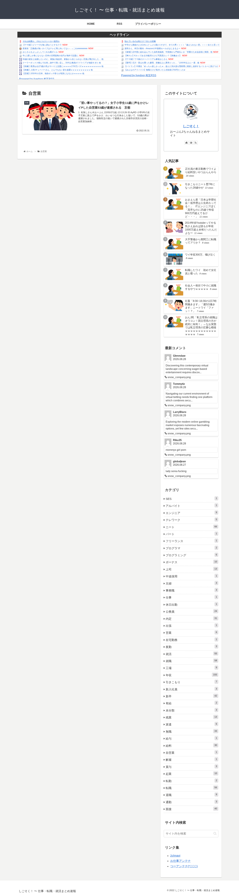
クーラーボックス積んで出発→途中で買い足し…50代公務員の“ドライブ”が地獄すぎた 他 (62, 63)
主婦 (191, 583)
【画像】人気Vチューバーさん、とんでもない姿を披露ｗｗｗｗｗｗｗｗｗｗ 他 (58, 70)
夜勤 (191, 647)
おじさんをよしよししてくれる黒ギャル (40, 52)
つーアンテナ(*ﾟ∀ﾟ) (184, 866)
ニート (191, 527)
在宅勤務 (191, 640)
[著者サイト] (186, 143)
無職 (191, 731)
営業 (191, 632)
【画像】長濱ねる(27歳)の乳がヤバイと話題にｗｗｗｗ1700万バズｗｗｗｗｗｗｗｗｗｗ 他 (63, 66)
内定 (191, 618)
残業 (191, 717)
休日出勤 (191, 604)
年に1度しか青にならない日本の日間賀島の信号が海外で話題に (50, 55)
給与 (191, 738)
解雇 (191, 759)
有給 (191, 703)
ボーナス (191, 562)
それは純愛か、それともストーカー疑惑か (41, 41)
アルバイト (191, 505)
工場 (191, 668)
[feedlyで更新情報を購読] (191, 143)
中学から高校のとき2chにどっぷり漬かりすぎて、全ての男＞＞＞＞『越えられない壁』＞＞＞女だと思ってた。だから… (178, 45)
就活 (191, 654)
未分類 (191, 710)
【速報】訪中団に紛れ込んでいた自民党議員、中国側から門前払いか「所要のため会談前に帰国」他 (168, 52)
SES (191, 498)
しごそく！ (191, 126)
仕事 (191, 597)
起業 (191, 774)
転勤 (191, 781)
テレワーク (191, 520)
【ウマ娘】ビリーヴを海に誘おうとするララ (42, 45)
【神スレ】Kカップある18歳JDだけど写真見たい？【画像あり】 (153, 55)
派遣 (191, 724)
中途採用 (191, 576)
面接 (191, 809)
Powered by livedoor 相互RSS (36, 79)
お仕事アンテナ (180, 860)
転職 (191, 788)
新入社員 (191, 689)
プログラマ (191, 548)
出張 (191, 625)
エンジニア (191, 513)
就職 (191, 661)
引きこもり (191, 682)
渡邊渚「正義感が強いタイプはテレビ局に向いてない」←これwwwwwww (55, 48)
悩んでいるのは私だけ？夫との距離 (140, 41)
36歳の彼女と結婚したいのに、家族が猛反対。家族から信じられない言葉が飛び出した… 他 (63, 59)
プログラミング (191, 555)
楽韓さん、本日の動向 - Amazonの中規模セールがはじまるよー (152, 48)
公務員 (191, 611)
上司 (191, 569)
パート (191, 534)
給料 (191, 745)
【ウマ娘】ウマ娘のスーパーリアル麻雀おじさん (146, 59)
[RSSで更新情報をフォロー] (196, 143)
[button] (215, 833)
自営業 (191, 752)
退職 (191, 795)
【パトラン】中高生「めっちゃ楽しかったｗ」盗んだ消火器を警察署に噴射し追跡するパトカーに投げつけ (171, 66)
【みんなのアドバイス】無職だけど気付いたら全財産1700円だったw (155, 70)
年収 (191, 675)
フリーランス (191, 541)
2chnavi (175, 855)
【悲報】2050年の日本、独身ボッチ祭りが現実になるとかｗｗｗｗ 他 (53, 73)
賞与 (191, 767)
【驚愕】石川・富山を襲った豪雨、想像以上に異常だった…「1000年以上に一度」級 (162, 63)
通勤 (191, 802)
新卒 (191, 696)
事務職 (191, 590)
